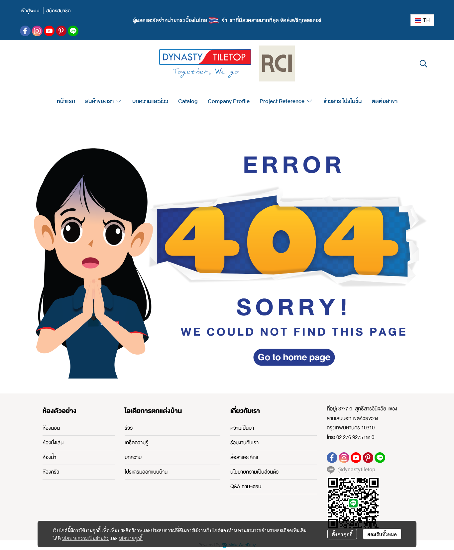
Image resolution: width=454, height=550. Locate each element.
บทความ (133, 457)
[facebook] (25, 31)
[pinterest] (61, 31)
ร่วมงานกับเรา (244, 442)
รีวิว (129, 428)
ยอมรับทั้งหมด (382, 534)
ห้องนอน (51, 428)
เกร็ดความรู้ (136, 442)
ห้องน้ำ (49, 457)
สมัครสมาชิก (58, 11)
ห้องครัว (51, 472)
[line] (73, 31)
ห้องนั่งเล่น (53, 442)
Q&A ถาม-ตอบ (245, 486)
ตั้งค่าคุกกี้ (342, 534)
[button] (422, 20)
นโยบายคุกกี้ (131, 538)
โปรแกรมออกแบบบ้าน (146, 472)
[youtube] (49, 31)
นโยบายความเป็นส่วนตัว (85, 538)
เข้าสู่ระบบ (30, 11)
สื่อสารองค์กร (244, 457)
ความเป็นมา (242, 428)
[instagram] (37, 31)
